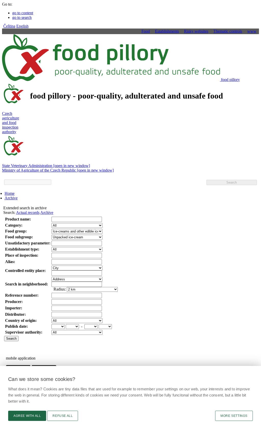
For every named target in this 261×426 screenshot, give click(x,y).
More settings (233, 416)
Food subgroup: (19, 237)
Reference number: (21, 295)
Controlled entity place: (25, 270)
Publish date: (16, 326)
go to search (22, 17)
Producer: (14, 301)
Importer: (13, 308)
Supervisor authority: (23, 332)
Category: (13, 225)
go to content (22, 13)
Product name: (18, 219)
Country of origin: (21, 320)
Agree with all (27, 416)
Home (10, 193)
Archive (11, 198)
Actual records (28, 212)
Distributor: (15, 314)
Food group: (16, 231)
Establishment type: (22, 249)
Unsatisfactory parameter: (27, 243)
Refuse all (63, 416)
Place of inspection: (21, 255)
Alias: (10, 261)
